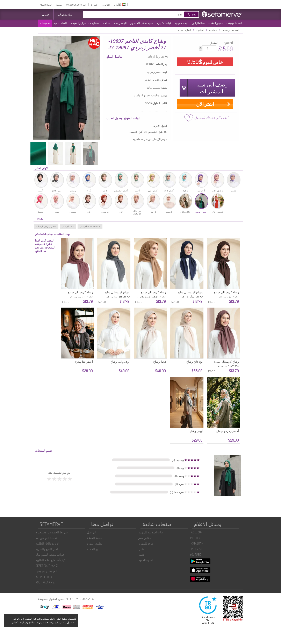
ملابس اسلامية (215, 23)
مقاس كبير (144, 538)
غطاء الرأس (198, 23)
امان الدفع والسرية (47, 549)
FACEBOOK (196, 532)
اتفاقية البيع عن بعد (47, 538)
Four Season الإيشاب (90, 226)
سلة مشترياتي (65, 14)
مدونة (59, 4)
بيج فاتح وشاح (194, 361)
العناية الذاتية (60, 23)
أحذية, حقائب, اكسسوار (141, 23)
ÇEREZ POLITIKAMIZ (47, 565)
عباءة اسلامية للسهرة (151, 532)
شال (141, 549)
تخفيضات (45, 23)
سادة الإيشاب (68, 226)
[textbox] (139, 14)
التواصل (91, 532)
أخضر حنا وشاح (84, 361)
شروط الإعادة (155, 56)
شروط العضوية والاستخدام (52, 532)
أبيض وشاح (196, 431)
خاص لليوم (205, 61)
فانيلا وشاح (159, 361)
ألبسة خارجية (181, 23)
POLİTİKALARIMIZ (45, 582)
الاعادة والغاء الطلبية (47, 543)
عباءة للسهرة (146, 543)
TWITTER (195, 538)
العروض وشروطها (46, 571)
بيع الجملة (93, 549)
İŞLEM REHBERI (44, 577)
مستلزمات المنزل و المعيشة (85, 23)
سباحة (106, 23)
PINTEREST (196, 549)
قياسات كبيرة (164, 23)
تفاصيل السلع (114, 56)
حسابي (45, 14)
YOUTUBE (195, 554)
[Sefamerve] (222, 14)
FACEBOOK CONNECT (76, 4)
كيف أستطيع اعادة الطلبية (51, 560)
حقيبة (141, 554)
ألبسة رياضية (120, 23)
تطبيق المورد (94, 543)
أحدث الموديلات (234, 23)
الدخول (106, 4)
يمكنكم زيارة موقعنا (57, 622)
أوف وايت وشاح (120, 361)
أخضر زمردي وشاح (227, 431)
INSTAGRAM (196, 543)
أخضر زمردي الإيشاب (46, 226)
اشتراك (94, 4)
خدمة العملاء (46, 4)
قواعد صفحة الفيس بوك (50, 554)
